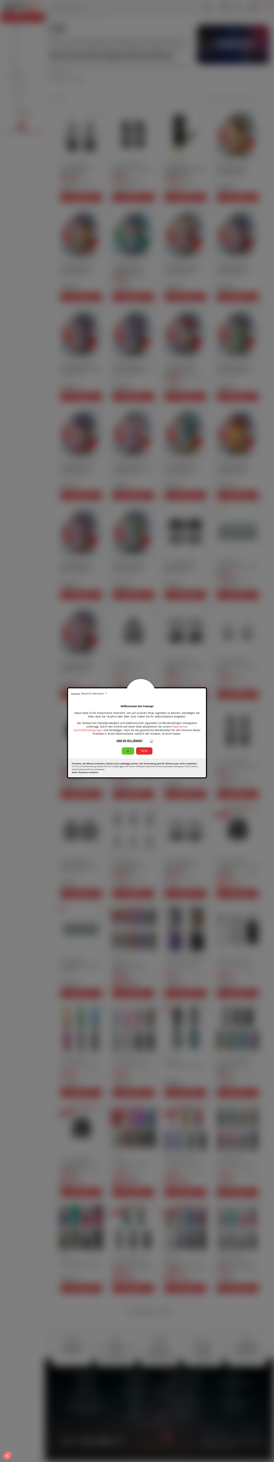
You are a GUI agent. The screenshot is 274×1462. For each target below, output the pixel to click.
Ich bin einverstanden (69, 1441)
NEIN (144, 751)
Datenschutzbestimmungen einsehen (26, 1428)
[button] (7, 1455)
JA (128, 751)
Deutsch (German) (92, 693)
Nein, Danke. (16, 1441)
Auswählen (42, 1441)
